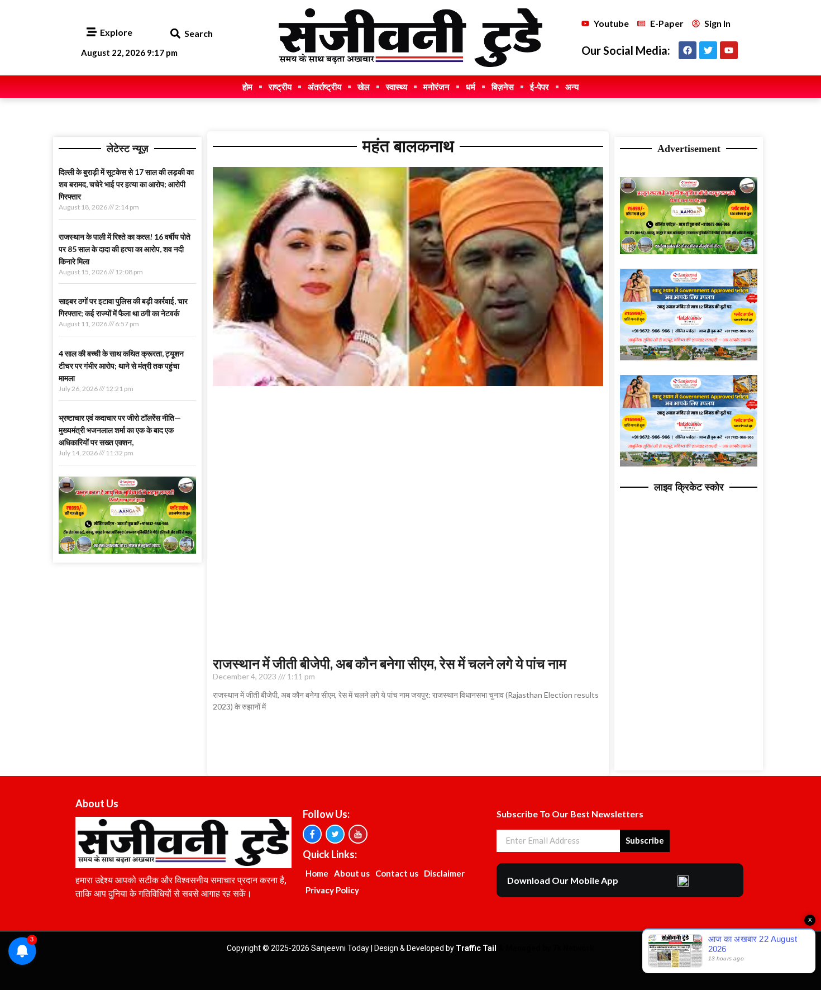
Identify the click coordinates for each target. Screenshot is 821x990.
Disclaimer (444, 873)
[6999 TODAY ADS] (127, 550)
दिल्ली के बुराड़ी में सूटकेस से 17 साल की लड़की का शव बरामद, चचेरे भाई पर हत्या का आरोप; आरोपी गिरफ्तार (126, 184)
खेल (363, 87)
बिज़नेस (502, 87)
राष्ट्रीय (280, 87)
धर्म (470, 87)
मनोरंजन (436, 87)
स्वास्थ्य (396, 87)
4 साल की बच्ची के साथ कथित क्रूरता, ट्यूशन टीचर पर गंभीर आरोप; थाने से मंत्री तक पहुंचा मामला (121, 366)
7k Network (573, 948)
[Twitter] (708, 50)
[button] (175, 34)
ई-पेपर (539, 87)
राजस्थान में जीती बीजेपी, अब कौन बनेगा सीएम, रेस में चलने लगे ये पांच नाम (389, 663)
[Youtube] (729, 50)
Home (317, 873)
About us (352, 873)
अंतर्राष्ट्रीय (324, 87)
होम (247, 87)
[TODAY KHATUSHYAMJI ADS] (688, 357)
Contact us (396, 873)
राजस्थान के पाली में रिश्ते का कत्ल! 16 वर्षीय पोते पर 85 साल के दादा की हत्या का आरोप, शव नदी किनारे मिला (124, 249)
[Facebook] (687, 50)
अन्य (572, 87)
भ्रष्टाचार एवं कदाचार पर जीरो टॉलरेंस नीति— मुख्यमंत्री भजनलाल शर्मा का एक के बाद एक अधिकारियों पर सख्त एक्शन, (120, 430)
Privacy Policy (332, 890)
